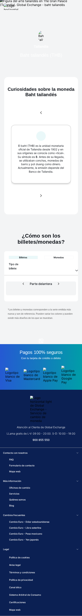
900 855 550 (41, 439)
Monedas (59, 257)
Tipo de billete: (14, 266)
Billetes (23, 257)
